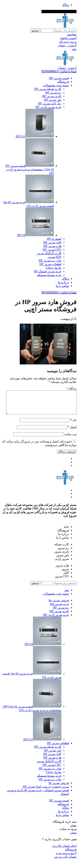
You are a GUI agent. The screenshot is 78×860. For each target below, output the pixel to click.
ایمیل (72, 427)
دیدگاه (71, 388)
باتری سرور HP (51, 96)
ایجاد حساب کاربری (64, 845)
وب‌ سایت (70, 434)
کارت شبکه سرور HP (47, 89)
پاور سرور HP (52, 99)
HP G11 (20, 136)
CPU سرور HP (52, 249)
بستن (73, 825)
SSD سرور (54, 256)
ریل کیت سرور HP (49, 103)
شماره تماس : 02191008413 (58, 71)
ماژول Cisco (53, 267)
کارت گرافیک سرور (49, 253)
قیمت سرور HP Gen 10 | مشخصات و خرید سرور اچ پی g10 (29, 169)
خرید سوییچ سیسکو (49, 275)
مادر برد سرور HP (50, 260)
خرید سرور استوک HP (47, 271)
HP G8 (21, 235)
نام (73, 420)
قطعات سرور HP (50, 264)
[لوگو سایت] (64, 26)
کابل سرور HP (52, 242)
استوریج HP (54, 238)
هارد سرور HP (52, 246)
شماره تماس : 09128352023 (58, 292)
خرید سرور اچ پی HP (48, 107)
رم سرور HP (53, 92)
